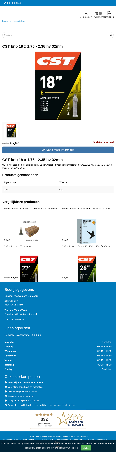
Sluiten (86, 448)
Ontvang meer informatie (58, 149)
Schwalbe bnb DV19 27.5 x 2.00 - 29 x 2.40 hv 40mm (30, 208)
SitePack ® (83, 436)
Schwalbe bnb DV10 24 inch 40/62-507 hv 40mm (86, 208)
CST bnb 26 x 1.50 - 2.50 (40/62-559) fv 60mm (86, 246)
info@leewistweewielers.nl (24, 314)
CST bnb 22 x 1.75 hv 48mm (18, 246)
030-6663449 (20, 310)
